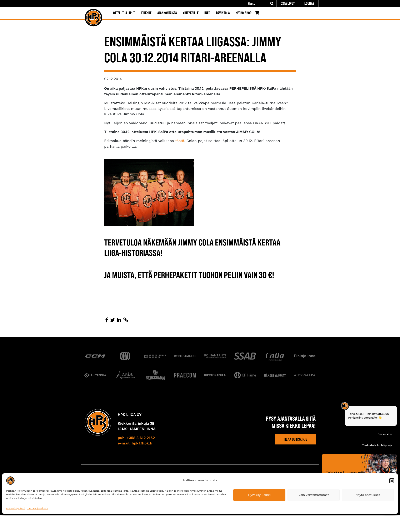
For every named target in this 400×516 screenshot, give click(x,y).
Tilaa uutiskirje (295, 439)
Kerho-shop (243, 13)
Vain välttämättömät (314, 495)
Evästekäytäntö (15, 508)
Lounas (309, 3)
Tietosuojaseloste (37, 508)
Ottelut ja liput (124, 13)
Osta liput (288, 3)
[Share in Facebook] (106, 320)
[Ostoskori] (258, 14)
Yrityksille (191, 13)
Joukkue (146, 13)
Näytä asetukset (367, 495)
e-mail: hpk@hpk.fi (135, 443)
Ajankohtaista (167, 13)
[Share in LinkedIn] (119, 320)
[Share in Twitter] (112, 320)
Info (207, 13)
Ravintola (223, 13)
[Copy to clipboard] (125, 320)
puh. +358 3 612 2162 (136, 438)
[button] (392, 480)
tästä (179, 141)
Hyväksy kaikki (259, 495)
